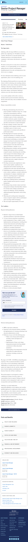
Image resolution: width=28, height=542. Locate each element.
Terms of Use (3, 529)
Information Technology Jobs (14, 530)
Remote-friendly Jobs (7, 500)
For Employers (21, 520)
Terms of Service (17, 314)
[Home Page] (4, 2)
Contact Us (3, 533)
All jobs (4, 490)
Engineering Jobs (13, 525)
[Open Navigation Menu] (26, 2)
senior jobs (4, 486)
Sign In (21, 2)
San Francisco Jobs (13, 522)
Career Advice (3, 527)
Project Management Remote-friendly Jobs (11, 503)
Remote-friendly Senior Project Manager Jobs (12, 498)
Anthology (4, 6)
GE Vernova (4, 464)
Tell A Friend (20, 526)
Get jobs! (14, 310)
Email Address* (6, 300)
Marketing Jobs (12, 527)
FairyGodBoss (3, 535)
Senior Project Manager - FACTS (9, 474)
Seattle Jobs (12, 523)
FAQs (2, 522)
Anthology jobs (5, 488)
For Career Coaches (22, 524)
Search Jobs (3, 523)
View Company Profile (7, 36)
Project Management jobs (8, 484)
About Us (2, 520)
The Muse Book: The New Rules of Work (22, 522)
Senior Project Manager (7, 462)
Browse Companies (4, 525)
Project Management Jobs (8, 501)
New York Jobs (12, 520)
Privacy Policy (3, 531)
